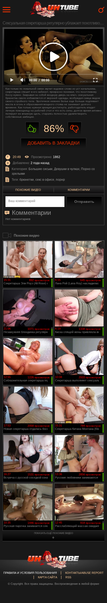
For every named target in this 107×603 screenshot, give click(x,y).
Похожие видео (28, 189)
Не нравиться (75, 129)
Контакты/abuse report (84, 572)
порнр (60, 179)
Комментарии (79, 189)
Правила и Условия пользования (30, 572)
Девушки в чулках (66, 169)
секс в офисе (44, 179)
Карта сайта (47, 577)
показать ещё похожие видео (53, 533)
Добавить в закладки (53, 143)
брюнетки (26, 179)
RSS (68, 577)
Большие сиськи (40, 169)
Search (101, 10)
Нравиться (32, 129)
